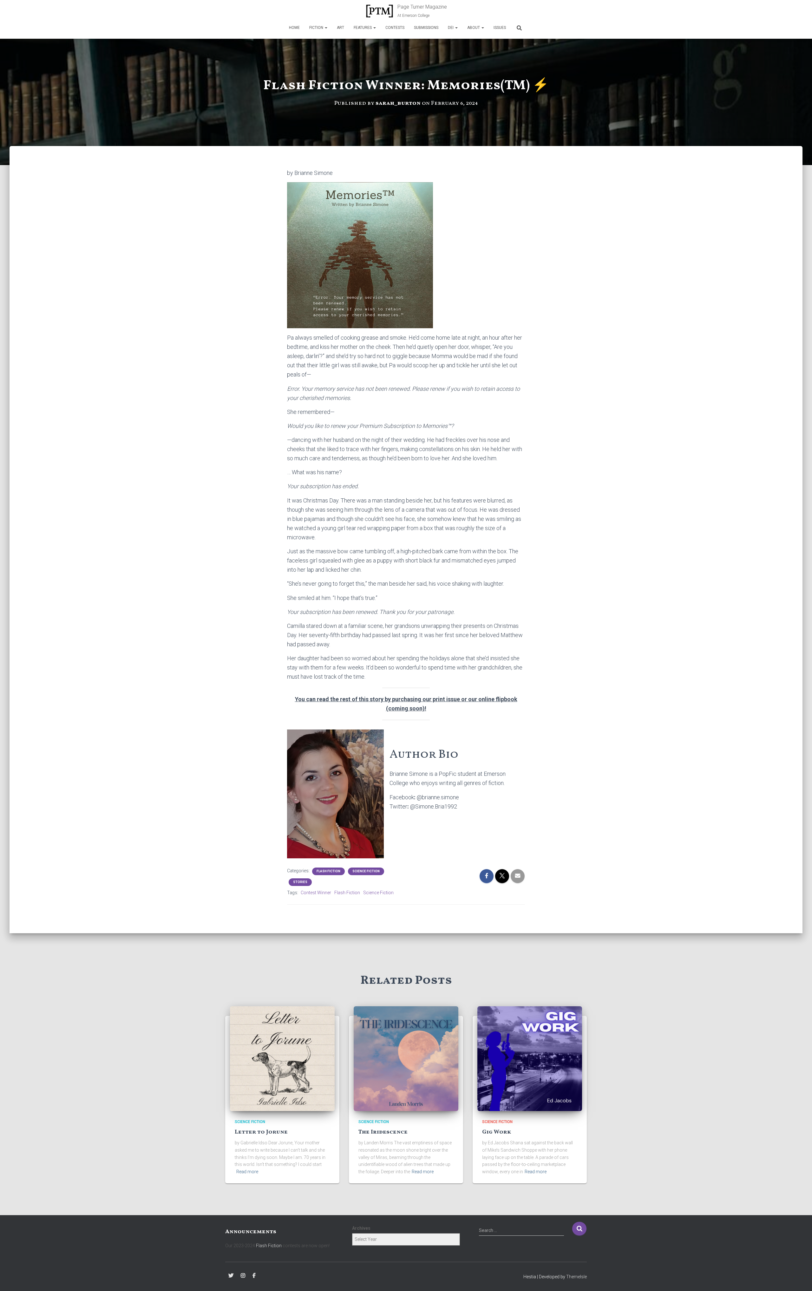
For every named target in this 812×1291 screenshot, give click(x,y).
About (474, 27)
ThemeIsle (576, 1276)
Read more (247, 1171)
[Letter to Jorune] (282, 1058)
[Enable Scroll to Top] (799, 1278)
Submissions (426, 27)
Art (340, 27)
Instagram (243, 1275)
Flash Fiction (328, 871)
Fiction (316, 27)
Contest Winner (316, 892)
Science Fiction (366, 871)
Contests (394, 27)
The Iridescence (383, 1132)
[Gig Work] (529, 1058)
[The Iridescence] (406, 1058)
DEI (451, 27)
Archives (361, 1228)
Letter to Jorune (261, 1132)
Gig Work (496, 1132)
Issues (500, 27)
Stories (300, 882)
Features (363, 27)
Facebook (254, 1275)
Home (294, 27)
